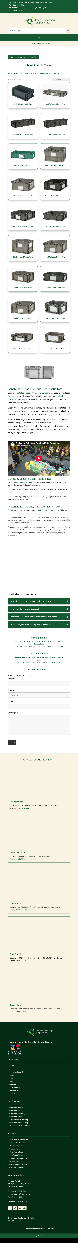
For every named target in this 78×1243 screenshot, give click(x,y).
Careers (12, 1075)
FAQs (60, 73)
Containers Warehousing (26, 662)
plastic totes (18, 393)
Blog (11, 1078)
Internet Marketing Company (43, 1229)
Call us (40, 1236)
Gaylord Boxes (14, 1161)
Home (11, 1066)
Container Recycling (48, 657)
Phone (11, 690)
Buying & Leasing (31, 73)
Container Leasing (35, 657)
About (11, 1069)
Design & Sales (41, 662)
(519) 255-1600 (21, 859)
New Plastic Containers (38, 641)
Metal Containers (16, 1146)
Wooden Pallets (39, 644)
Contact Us (40, 1240)
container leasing (40, 496)
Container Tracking (53, 662)
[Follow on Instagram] (15, 1208)
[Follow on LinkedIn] (20, 1208)
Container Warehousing (18, 1123)
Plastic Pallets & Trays (49, 647)
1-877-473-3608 (23, 808)
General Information (15, 73)
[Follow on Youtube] (24, 1208)
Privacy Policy (14, 1087)
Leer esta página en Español (23, 57)
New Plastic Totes (35, 647)
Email (11, 701)
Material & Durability (48, 73)
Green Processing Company (38, 393)
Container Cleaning (21, 657)
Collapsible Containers (18, 1164)
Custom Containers (17, 1167)
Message (13, 712)
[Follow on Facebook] (10, 1208)
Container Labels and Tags (19, 1126)
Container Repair (15, 1110)
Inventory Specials (16, 1072)
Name (11, 678)
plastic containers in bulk (23, 482)
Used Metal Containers (55, 641)
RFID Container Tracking (18, 1120)
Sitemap (12, 1093)
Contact (12, 1084)
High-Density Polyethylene (48, 510)
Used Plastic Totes (21, 647)
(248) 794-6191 (21, 910)
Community (14, 1081)
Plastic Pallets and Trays (18, 1158)
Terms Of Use (14, 1090)
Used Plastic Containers (22, 641)
